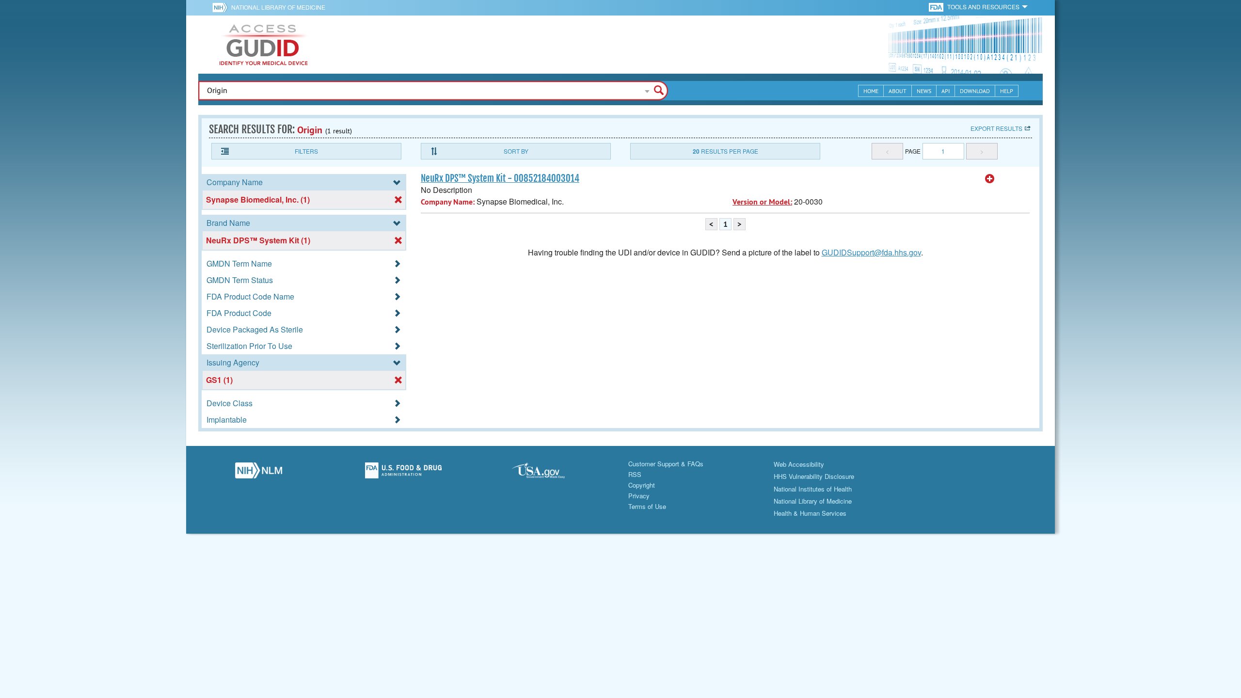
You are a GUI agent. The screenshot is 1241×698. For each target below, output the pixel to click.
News (924, 91)
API (945, 91)
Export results (996, 128)
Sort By (516, 151)
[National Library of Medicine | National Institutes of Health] (258, 473)
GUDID (263, 45)
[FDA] (937, 6)
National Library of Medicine (278, 7)
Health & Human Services (810, 513)
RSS (634, 474)
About (898, 91)
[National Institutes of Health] (221, 7)
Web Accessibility (799, 464)
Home (870, 91)
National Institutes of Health (813, 488)
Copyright (641, 485)
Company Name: (448, 202)
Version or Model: (762, 202)
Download (975, 91)
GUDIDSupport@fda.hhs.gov (871, 252)
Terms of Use (647, 506)
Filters (306, 151)
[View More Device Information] (990, 179)
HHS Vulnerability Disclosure (814, 476)
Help (1006, 91)
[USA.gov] (548, 473)
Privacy (639, 495)
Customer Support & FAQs (665, 463)
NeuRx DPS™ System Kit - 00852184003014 (500, 178)
